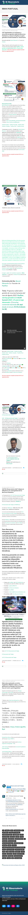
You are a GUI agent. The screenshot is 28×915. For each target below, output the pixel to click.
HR (24, 838)
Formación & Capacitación (11, 680)
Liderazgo (4, 845)
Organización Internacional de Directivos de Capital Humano (14, 847)
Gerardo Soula (11, 838)
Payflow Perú (14, 126)
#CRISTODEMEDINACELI (12, 809)
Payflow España (5, 124)
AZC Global (19, 522)
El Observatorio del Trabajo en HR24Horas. (11, 504)
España (17, 836)
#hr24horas (7, 372)
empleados (18, 132)
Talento (14, 853)
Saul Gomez (12, 851)
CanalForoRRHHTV (12, 585)
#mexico (9, 363)
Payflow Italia (21, 124)
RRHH (3, 851)
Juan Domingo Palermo (13, 457)
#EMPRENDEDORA (13, 801)
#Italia (8, 367)
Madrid (9, 845)
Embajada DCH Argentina (7, 834)
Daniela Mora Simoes (6, 737)
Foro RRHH (11, 589)
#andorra (13, 367)
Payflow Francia (20, 126)
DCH (22, 830)
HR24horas (7, 519)
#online (10, 358)
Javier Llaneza (5, 746)
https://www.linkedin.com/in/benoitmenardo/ (15, 120)
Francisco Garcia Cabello (7, 268)
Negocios (14, 29)
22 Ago (14, 798)
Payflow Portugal (13, 124)
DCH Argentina (5, 832)
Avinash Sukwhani (12, 114)
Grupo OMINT (11, 738)
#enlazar (15, 358)
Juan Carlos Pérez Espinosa (8, 843)
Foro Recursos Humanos (17, 372)
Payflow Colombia (6, 126)
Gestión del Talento (18, 838)
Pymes (4, 849)
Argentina (7, 830)
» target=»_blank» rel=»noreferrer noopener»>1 (12, 273)
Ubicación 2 (12, 487)
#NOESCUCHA (16, 800)
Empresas (12, 836)
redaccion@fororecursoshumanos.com (17, 591)
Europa (21, 836)
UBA (12, 858)
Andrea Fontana (16, 274)
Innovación (9, 29)
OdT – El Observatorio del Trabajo (10, 418)
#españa (19, 367)
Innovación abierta (12, 841)
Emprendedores (6, 836)
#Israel (5, 369)
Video (16, 30)
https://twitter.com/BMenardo (12, 122)
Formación (5, 838)
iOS (7, 561)
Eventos (3, 680)
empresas (19, 137)
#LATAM (11, 692)
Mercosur (14, 845)
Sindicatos (18, 851)
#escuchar (6, 358)
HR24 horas (10, 507)
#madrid (10, 370)
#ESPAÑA (20, 804)
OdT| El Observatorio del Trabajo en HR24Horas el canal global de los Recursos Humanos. (13, 490)
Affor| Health (9, 463)
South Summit (10, 48)
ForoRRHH (11, 582)
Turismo (8, 858)
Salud (7, 851)
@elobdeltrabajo (9, 798)
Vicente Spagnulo (18, 858)
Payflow (4, 41)
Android (13, 561)
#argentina (5, 366)
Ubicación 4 (13, 30)
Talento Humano (21, 853)
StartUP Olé (9, 853)
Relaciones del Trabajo (20, 849)
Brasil (12, 830)
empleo (21, 834)
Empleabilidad (15, 834)
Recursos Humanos (20, 29)
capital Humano (17, 830)
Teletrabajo (11, 855)
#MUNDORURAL (11, 804)
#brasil (20, 364)
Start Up (4, 853)
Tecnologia (5, 855)
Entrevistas (4, 29)
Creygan (9, 913)
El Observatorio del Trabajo (8, 415)
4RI (3, 830)
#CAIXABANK (9, 800)
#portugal (17, 366)
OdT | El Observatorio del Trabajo (18, 495)
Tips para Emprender (18, 855)
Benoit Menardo (14, 40)
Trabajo (3, 30)
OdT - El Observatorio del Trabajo (14, 796)
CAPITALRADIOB (19, 582)
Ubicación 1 (8, 30)
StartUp (22, 851)
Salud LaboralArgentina (14, 700)
